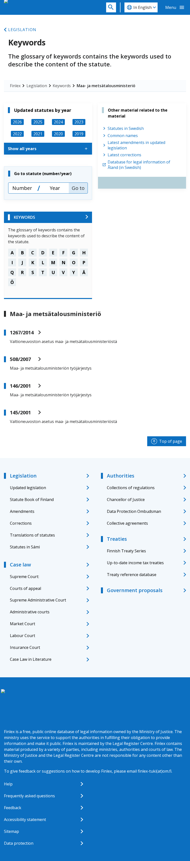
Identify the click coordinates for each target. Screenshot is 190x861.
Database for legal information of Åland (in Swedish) (139, 164)
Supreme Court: (24, 576)
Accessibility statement (25, 819)
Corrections (21, 523)
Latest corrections (124, 155)
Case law (20, 564)
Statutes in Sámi (25, 547)
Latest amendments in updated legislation (136, 145)
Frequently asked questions (29, 796)
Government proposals (135, 590)
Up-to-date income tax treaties (135, 562)
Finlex (15, 85)
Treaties (117, 539)
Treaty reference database (131, 574)
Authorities (120, 475)
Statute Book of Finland (32, 499)
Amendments (22, 511)
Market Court (22, 623)
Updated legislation (28, 487)
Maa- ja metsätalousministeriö (106, 85)
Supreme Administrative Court (38, 600)
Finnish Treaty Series (126, 551)
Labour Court (22, 635)
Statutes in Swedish (126, 128)
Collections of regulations (131, 487)
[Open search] (111, 7)
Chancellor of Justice (126, 499)
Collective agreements (127, 523)
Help (8, 784)
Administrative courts (29, 612)
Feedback (12, 807)
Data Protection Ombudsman (134, 511)
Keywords (62, 85)
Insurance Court (25, 647)
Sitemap (11, 831)
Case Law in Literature (30, 659)
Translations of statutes (32, 535)
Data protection (18, 843)
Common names (123, 135)
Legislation (22, 29)
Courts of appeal (25, 588)
